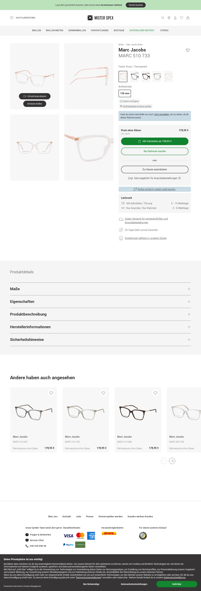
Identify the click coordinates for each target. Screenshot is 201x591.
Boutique (119, 30)
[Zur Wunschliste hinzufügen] (188, 50)
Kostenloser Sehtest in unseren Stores (146, 238)
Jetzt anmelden (161, 114)
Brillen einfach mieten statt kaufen (156, 189)
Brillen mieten (54, 30)
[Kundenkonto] (175, 18)
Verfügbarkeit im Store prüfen (137, 106)
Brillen (36, 30)
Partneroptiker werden (111, 516)
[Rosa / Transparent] (123, 76)
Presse (90, 516)
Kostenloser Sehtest (142, 30)
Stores (164, 30)
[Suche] (163, 17)
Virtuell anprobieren (36, 96)
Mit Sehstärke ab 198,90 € (157, 141)
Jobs (78, 516)
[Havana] (145, 76)
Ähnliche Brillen (34, 104)
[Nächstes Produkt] (172, 461)
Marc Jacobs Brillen (134, 44)
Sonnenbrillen (77, 30)
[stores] (169, 18)
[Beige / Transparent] (168, 76)
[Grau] (134, 76)
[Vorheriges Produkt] (164, 461)
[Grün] (156, 76)
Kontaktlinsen (99, 30)
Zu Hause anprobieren (154, 169)
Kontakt (66, 516)
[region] (100, 423)
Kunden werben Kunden (140, 516)
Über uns (52, 516)
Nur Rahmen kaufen (155, 151)
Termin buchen (136, 5)
